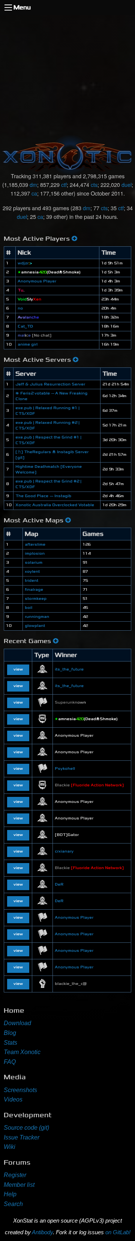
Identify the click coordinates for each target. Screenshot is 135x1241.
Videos (13, 1099)
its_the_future (69, 669)
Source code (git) (26, 1127)
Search (13, 1204)
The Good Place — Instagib (43, 496)
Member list (19, 1185)
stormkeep (35, 598)
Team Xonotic (22, 1052)
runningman (37, 616)
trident (31, 580)
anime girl (28, 344)
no (20, 308)
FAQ (10, 1062)
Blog (10, 1033)
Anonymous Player (37, 281)
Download (17, 1023)
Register (15, 1175)
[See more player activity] (74, 239)
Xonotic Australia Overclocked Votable (54, 505)
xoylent (32, 571)
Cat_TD (25, 326)
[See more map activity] (68, 520)
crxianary (64, 851)
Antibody (42, 1232)
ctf (64, 184)
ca (34, 193)
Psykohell (65, 768)
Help (10, 1194)
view (18, 669)
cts (94, 184)
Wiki (9, 1147)
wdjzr (25, 263)
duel (127, 184)
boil (28, 607)
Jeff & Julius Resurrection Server (50, 384)
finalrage (34, 589)
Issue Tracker (21, 1137)
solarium (33, 562)
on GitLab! (117, 1232)
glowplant (35, 626)
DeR (59, 884)
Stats (10, 1042)
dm (33, 184)
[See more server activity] (75, 360)
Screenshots (20, 1090)
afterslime (35, 544)
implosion (35, 553)
